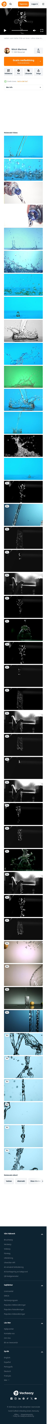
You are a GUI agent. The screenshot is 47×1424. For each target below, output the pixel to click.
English (7, 1356)
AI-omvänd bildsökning (14, 1266)
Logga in (34, 4)
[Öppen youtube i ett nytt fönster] (35, 1398)
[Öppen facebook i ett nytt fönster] (11, 1398)
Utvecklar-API (9, 1261)
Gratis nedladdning (23, 61)
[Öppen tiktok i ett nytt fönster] (27, 1398)
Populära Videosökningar (14, 1313)
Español (7, 1361)
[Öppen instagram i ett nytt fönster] (15, 1398)
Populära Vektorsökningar (15, 1304)
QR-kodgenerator (11, 1275)
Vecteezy (7, 1243)
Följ (38, 52)
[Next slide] (37, 1180)
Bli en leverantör (11, 1341)
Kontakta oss (9, 1332)
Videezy (7, 1248)
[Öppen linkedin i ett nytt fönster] (19, 1398)
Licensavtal (8, 1290)
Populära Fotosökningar (14, 1308)
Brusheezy (8, 1239)
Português (8, 1365)
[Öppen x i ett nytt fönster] (31, 1398)
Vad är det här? (22, 81)
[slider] (20, 30)
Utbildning (8, 1257)
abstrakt (21, 1180)
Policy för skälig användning (22, 1415)
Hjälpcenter (9, 1328)
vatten (9, 1180)
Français (7, 1375)
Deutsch (7, 1370)
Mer (5, 1379)
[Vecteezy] (4, 4)
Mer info (9, 86)
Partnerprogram (11, 1299)
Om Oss (7, 1337)
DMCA (6, 1295)
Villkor (15, 1413)
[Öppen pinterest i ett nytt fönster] (23, 1398)
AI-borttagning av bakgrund (16, 1270)
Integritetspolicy (26, 1413)
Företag (7, 1252)
